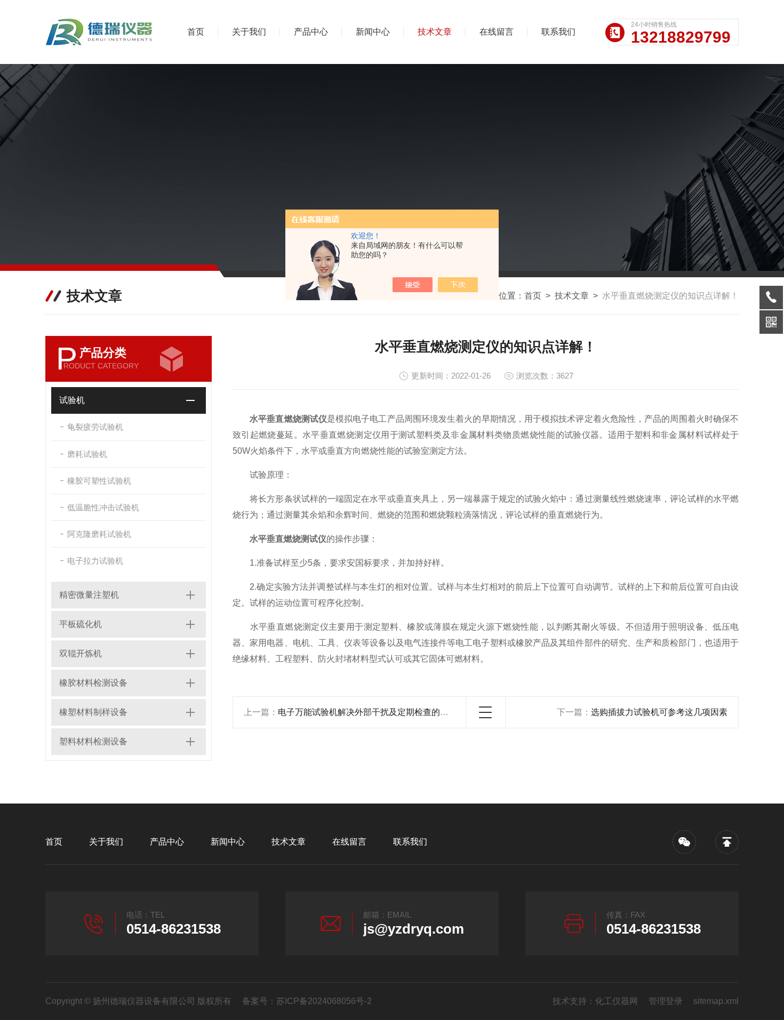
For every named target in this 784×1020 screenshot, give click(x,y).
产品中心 (311, 31)
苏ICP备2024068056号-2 (324, 1001)
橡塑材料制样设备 (93, 712)
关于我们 (249, 31)
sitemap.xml (716, 1001)
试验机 (72, 400)
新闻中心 (373, 31)
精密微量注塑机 (89, 594)
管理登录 (666, 1001)
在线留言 (496, 31)
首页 (195, 31)
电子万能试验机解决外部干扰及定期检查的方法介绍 (376, 712)
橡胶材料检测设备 (93, 682)
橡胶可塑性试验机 (99, 480)
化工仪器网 (616, 1001)
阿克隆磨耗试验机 (99, 534)
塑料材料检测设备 (93, 741)
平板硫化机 (80, 624)
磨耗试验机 (87, 454)
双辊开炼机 (80, 653)
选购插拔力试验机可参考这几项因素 (659, 712)
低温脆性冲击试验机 (103, 507)
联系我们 (558, 31)
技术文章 (435, 31)
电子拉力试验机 (95, 560)
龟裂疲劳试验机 (95, 426)
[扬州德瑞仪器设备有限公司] (101, 32)
